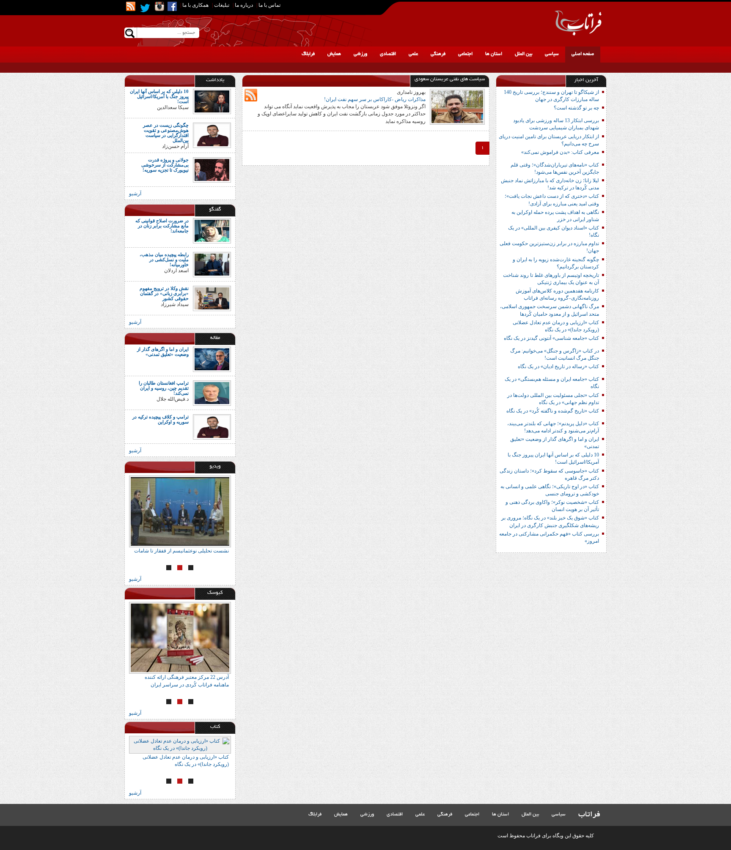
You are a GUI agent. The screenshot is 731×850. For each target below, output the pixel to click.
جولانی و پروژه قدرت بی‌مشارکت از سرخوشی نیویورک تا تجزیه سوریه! (165, 164)
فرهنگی (438, 54)
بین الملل (523, 54)
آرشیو (135, 194)
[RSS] (130, 6)
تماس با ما (269, 5)
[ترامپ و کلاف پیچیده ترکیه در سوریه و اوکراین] (212, 426)
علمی (413, 54)
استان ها (493, 54)
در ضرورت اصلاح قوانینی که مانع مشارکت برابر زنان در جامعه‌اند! (162, 225)
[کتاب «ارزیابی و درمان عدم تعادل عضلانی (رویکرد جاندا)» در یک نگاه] (180, 745)
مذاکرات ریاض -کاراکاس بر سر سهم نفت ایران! (375, 99)
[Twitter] (145, 8)
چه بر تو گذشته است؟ (576, 108)
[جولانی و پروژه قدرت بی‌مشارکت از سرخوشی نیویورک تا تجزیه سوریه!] (212, 169)
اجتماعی (465, 54)
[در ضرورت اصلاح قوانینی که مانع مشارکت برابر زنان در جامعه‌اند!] (212, 230)
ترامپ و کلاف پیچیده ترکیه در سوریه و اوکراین (160, 419)
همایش (334, 54)
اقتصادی (388, 54)
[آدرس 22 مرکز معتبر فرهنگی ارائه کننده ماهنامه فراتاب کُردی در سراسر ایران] (180, 638)
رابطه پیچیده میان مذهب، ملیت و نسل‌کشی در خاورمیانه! (164, 259)
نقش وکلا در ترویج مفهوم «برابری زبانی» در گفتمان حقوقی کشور (164, 293)
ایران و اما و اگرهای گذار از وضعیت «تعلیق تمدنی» (163, 352)
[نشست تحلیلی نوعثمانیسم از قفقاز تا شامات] (180, 511)
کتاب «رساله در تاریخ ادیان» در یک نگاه (558, 366)
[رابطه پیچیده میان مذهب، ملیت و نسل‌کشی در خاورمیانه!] (212, 264)
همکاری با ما (195, 5)
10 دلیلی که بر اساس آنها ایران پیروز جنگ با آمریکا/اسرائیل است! (159, 96)
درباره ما (244, 5)
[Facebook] (172, 6)
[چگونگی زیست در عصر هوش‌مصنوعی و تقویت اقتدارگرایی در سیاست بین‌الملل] (212, 135)
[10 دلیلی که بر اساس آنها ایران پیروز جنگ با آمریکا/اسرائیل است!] (212, 101)
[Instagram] (159, 6)
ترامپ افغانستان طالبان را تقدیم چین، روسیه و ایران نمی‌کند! (164, 388)
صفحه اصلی (583, 54)
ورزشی (360, 54)
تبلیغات (221, 5)
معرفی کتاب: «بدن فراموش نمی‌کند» (560, 152)
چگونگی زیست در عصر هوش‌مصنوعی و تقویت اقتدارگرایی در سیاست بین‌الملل (166, 133)
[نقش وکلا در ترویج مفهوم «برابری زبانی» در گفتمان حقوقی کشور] (212, 298)
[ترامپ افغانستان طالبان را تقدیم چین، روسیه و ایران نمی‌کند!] (212, 393)
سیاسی (552, 54)
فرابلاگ (308, 54)
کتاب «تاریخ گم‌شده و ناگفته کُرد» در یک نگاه (552, 411)
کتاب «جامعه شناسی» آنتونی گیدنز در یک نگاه (551, 338)
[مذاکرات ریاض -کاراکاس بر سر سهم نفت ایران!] (457, 106)
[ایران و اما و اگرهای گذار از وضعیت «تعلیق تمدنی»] (212, 359)
